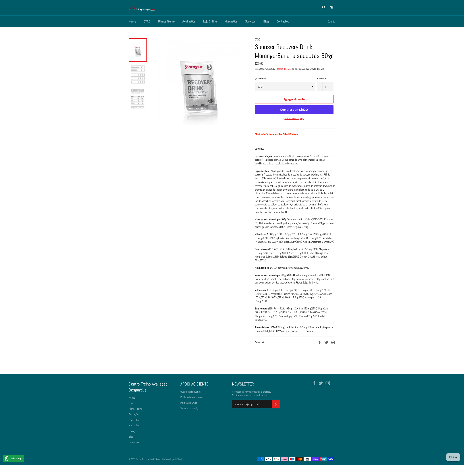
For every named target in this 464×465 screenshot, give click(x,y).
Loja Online (210, 21)
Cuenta (331, 21)
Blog (266, 21)
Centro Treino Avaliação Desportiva (150, 459)
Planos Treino (166, 21)
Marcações (231, 21)
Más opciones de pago (294, 118)
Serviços (250, 21)
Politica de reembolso (191, 397)
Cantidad (321, 78)
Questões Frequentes (191, 391)
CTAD (147, 21)
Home (132, 21)
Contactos (283, 21)
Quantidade (260, 78)
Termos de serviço (189, 408)
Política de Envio (188, 402)
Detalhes (259, 148)
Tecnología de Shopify (174, 459)
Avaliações (188, 21)
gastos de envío (284, 68)
